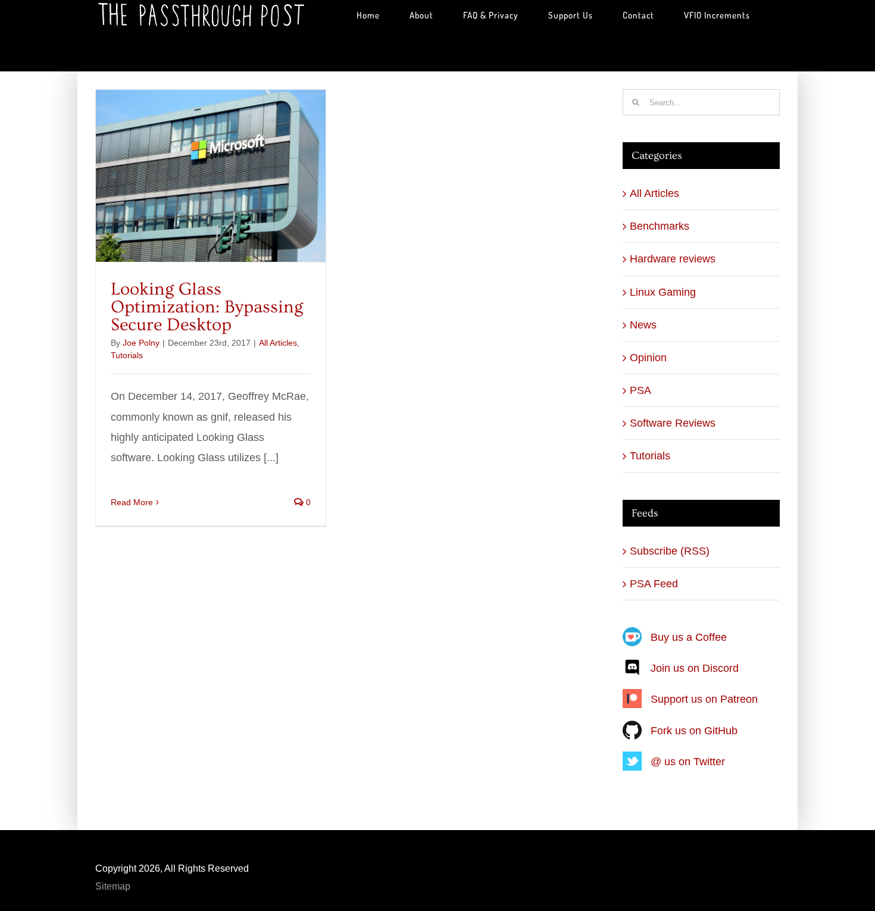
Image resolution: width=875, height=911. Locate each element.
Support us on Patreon (704, 699)
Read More (132, 502)
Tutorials (127, 355)
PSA (640, 390)
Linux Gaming (663, 292)
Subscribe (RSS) (670, 551)
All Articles (278, 343)
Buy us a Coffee (689, 637)
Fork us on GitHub (694, 731)
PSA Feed (654, 584)
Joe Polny (141, 343)
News (643, 325)
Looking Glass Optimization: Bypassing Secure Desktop (207, 307)
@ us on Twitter (688, 762)
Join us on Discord (695, 668)
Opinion (648, 358)
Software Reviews (672, 423)
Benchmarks (659, 226)
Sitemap (112, 886)
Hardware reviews (672, 259)
